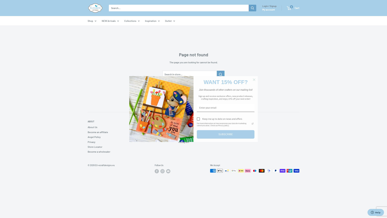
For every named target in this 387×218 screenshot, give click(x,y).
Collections (130, 20)
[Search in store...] (220, 74)
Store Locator (95, 146)
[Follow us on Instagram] (162, 171)
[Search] (252, 8)
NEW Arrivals (109, 20)
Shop (90, 20)
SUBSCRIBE (225, 134)
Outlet (168, 20)
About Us (92, 127)
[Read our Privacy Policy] (252, 123)
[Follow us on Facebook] (157, 171)
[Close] (254, 79)
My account (268, 9)
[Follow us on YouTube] (168, 171)
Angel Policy (94, 136)
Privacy (91, 141)
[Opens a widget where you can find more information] (375, 212)
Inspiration (150, 20)
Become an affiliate (98, 132)
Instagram (183, 141)
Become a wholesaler (99, 151)
